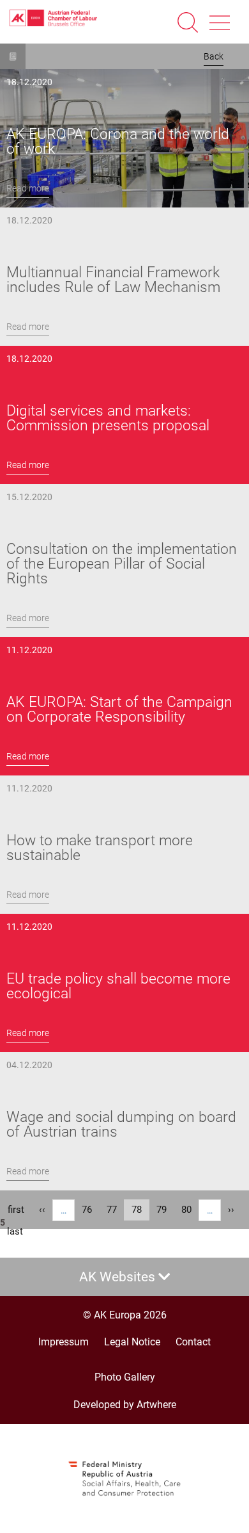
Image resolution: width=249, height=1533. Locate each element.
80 (190, 1209)
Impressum (63, 1342)
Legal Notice (132, 1342)
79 (165, 1209)
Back (213, 56)
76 (91, 1209)
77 (115, 1209)
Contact (193, 1342)
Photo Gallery (124, 1377)
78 (140, 1212)
